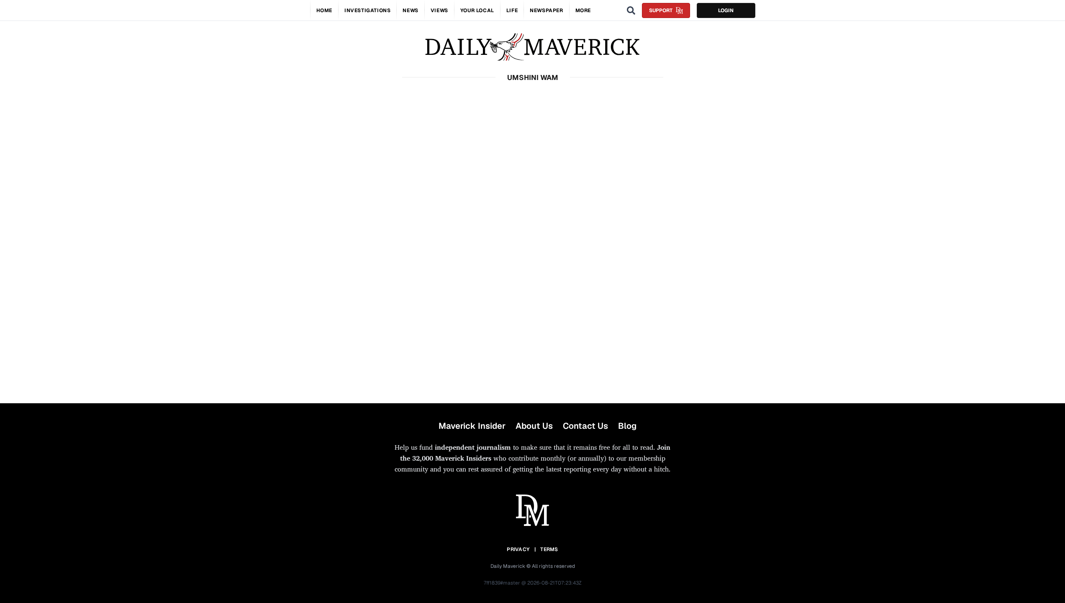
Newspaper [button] (546, 10)
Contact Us (585, 425)
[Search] (631, 10)
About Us (534, 425)
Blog (627, 425)
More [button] (583, 10)
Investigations (367, 10)
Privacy (518, 549)
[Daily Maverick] (532, 47)
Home (324, 10)
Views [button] (439, 10)
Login (726, 10)
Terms (549, 549)
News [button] (410, 10)
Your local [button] (477, 10)
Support (660, 10)
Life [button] (512, 10)
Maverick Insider (472, 425)
